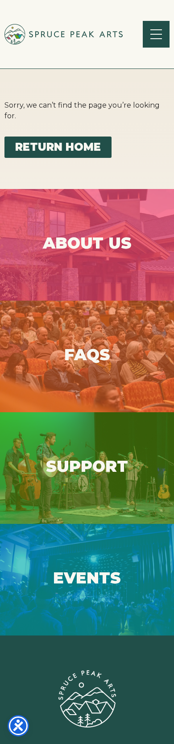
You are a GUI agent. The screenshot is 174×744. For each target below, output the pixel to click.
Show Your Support (87, 467)
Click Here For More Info (87, 244)
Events (87, 579)
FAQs (87, 356)
